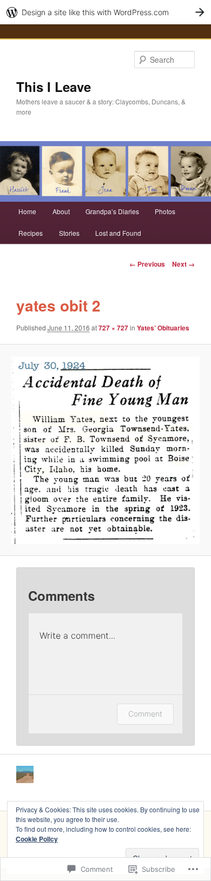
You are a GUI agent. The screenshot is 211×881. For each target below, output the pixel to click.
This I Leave (53, 86)
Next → (183, 264)
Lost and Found (118, 232)
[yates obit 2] (105, 450)
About (61, 211)
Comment (145, 713)
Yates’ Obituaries (163, 328)
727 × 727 (113, 328)
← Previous (147, 264)
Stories (69, 232)
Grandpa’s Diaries (112, 211)
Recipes (30, 232)
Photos (165, 211)
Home (27, 211)
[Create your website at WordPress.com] (105, 12)
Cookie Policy (37, 839)
